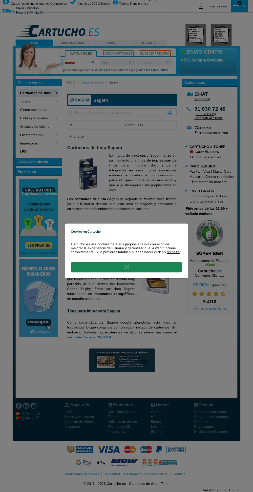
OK (126, 267)
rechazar (173, 252)
